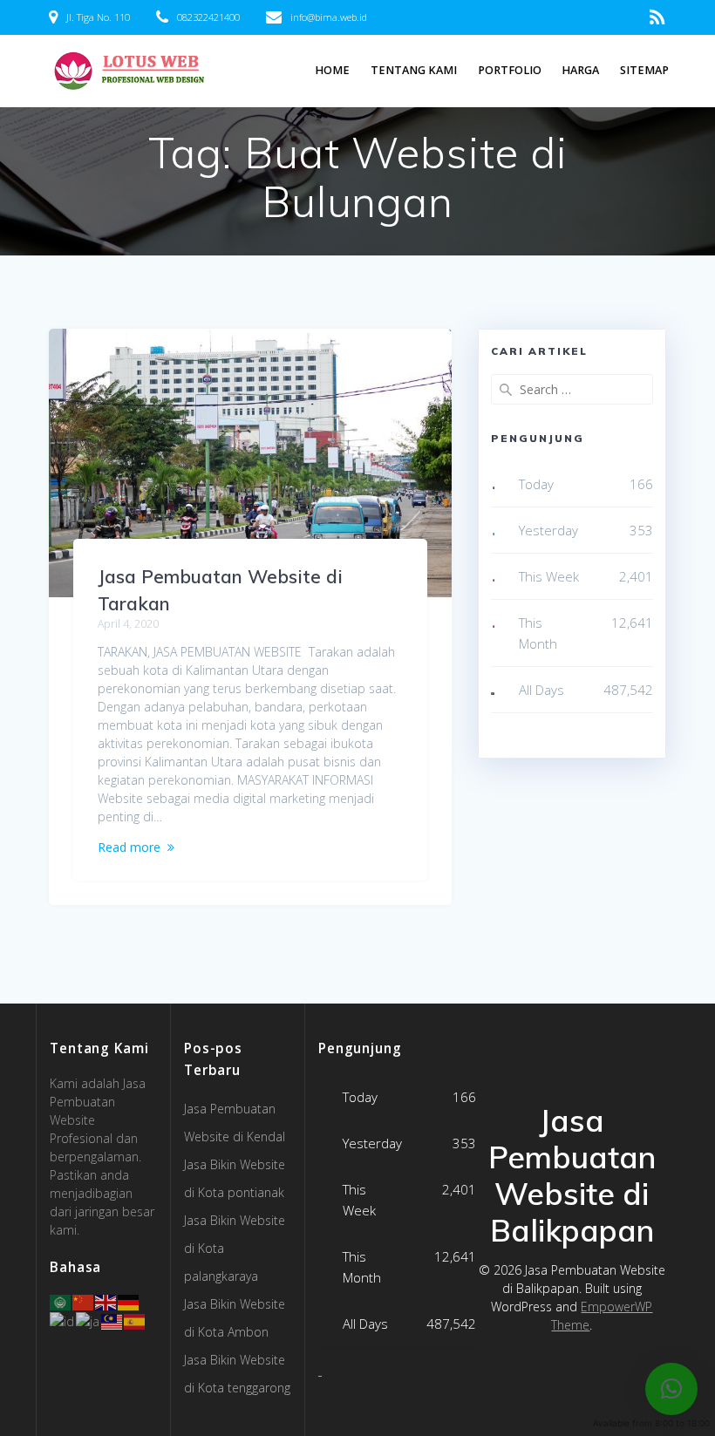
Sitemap (644, 70)
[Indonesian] (63, 1319)
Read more (129, 847)
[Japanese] (88, 1319)
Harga (580, 70)
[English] (106, 1301)
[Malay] (112, 1319)
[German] (129, 1301)
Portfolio (509, 70)
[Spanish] (135, 1319)
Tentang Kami (414, 70)
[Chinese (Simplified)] (83, 1301)
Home (332, 70)
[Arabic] (61, 1301)
